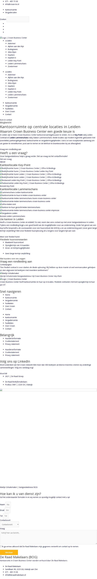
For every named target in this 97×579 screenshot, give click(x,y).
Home (7, 295)
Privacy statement (12, 344)
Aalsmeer (12, 43)
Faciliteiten (9, 108)
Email (2, 510)
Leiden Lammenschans (17, 63)
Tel (1, 516)
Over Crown (10, 111)
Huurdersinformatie (13, 338)
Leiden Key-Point (14, 60)
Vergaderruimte (11, 106)
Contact (8, 114)
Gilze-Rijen (12, 52)
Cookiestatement (12, 341)
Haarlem (11, 55)
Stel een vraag (5, 159)
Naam (2, 504)
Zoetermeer (13, 66)
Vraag (2, 528)
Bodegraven (13, 49)
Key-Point (78, 135)
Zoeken (3, 19)
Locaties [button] (8, 40)
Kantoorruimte (11, 103)
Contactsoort (5, 520)
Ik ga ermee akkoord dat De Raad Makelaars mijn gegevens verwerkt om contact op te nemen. (40, 546)
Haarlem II (12, 58)
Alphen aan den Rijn (16, 46)
